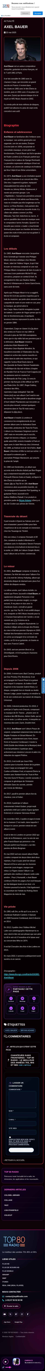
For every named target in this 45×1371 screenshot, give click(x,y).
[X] (10, 1314)
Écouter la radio (12, 1306)
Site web (12, 1128)
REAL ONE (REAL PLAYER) (12, 1285)
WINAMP (5, 1275)
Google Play (18, 1322)
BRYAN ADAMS (27, 1030)
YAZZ (6, 1205)
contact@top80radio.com (16, 1296)
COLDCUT (8, 1215)
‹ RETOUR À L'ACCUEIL (14, 1160)
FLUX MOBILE (7, 1271)
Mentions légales (8, 1336)
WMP (4, 1278)
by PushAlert (6, 15)
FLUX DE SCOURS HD (10, 1267)
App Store (7, 1322)
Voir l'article (25, 1065)
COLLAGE (8, 1200)
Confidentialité (20, 1336)
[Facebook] (27, 1314)
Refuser (25, 13)
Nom (11, 1111)
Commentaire (15, 1089)
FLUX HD (5, 1264)
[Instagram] (22, 1314)
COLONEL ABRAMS (12, 1195)
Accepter (37, 13)
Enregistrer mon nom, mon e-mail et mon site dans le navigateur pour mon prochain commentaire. (22, 1142)
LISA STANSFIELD (11, 1210)
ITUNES (5, 1282)
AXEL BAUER (11, 1030)
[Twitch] (16, 1314)
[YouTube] (4, 1314)
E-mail (12, 1120)
